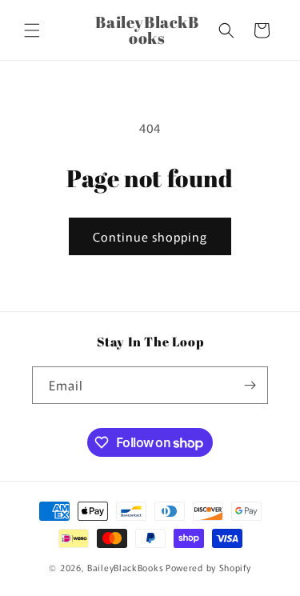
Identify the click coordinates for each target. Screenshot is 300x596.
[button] (32, 30)
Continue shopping (150, 236)
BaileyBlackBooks (125, 567)
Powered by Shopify (208, 567)
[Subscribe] (249, 385)
